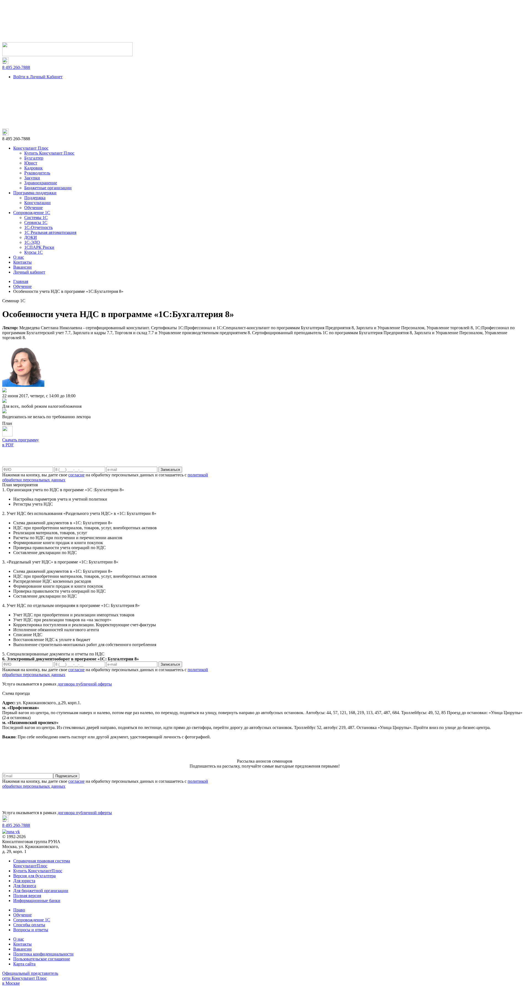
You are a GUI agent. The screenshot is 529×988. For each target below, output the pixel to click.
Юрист (30, 163)
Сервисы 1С (35, 222)
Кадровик (33, 168)
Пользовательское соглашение (41, 959)
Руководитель (37, 173)
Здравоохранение (40, 182)
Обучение (33, 207)
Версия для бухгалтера (34, 875)
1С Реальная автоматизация (50, 232)
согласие (76, 475)
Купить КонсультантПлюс (37, 870)
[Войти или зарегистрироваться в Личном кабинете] (67, 54)
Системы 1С (36, 217)
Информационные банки (36, 900)
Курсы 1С (33, 252)
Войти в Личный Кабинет (38, 76)
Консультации (37, 202)
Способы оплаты (29, 924)
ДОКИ (30, 237)
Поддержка (34, 197)
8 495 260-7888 (16, 67)
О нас (18, 257)
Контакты (22, 262)
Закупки (32, 178)
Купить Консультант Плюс (49, 153)
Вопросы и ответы (30, 929)
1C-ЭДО (32, 242)
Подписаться (66, 776)
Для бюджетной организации (40, 890)
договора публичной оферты (85, 684)
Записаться (170, 470)
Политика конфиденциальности (43, 954)
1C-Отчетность (38, 227)
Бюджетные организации (48, 187)
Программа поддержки (34, 192)
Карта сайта (24, 964)
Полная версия (27, 895)
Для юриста (24, 880)
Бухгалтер (33, 158)
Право (19, 910)
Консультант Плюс (30, 148)
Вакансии (22, 267)
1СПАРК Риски (39, 247)
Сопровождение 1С (31, 212)
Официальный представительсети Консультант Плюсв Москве (30, 978)
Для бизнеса (24, 885)
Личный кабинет (29, 272)
